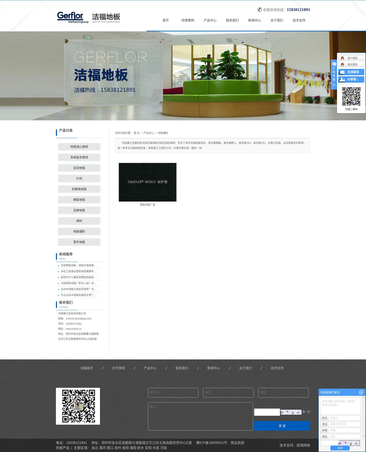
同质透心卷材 (79, 146)
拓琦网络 (303, 445)
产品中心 (210, 20)
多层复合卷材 (79, 157)
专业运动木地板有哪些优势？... (78, 295)
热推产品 (62, 448)
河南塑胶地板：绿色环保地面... (78, 265)
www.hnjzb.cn (74, 328)
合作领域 (118, 368)
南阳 (125, 448)
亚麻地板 (79, 210)
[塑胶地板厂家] (147, 182)
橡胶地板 (79, 199)
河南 (163, 448)
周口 (110, 448)
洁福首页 (86, 368)
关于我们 (276, 20)
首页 (165, 20)
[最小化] (361, 392)
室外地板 (79, 242)
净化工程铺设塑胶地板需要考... (78, 271)
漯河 (102, 448)
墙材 (79, 221)
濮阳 (133, 448)
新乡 (140, 448)
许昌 (155, 448)
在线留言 (353, 72)
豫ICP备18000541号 (211, 443)
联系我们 (232, 20)
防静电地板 (79, 189)
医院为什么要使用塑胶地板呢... (78, 277)
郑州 (117, 448)
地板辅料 (79, 231)
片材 (79, 178)
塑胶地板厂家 (147, 204)
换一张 (306, 411)
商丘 (95, 448)
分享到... (353, 79)
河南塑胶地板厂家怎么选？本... (78, 283)
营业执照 (237, 443)
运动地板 (79, 168)
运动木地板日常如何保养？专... (78, 289)
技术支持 (299, 20)
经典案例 (188, 20)
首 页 (136, 133)
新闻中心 (254, 20)
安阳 (148, 448)
